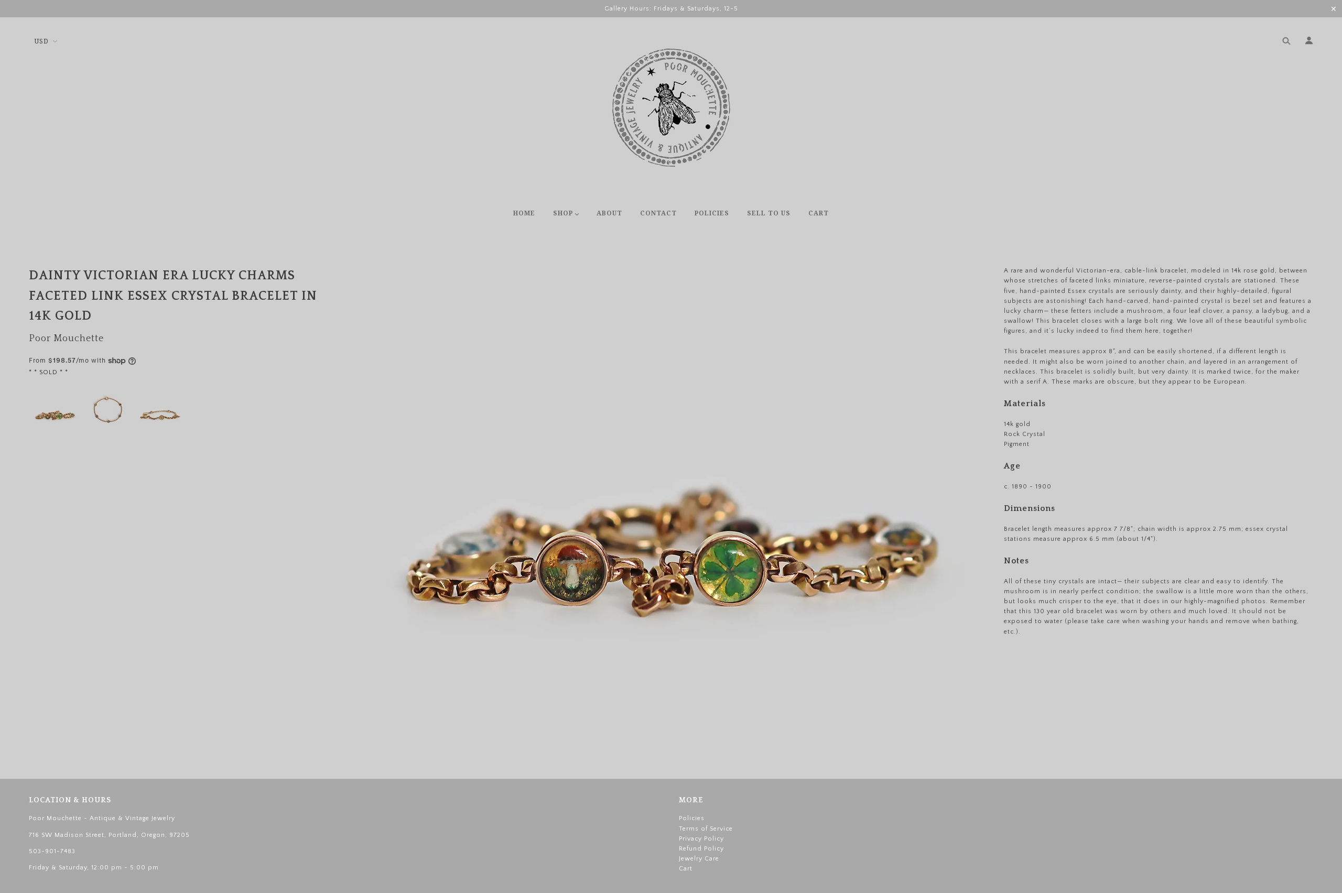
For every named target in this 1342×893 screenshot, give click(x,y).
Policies (692, 818)
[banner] (671, 107)
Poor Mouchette (66, 338)
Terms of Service (706, 828)
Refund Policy (701, 848)
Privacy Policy (701, 838)
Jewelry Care (699, 858)
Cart (1303, 213)
